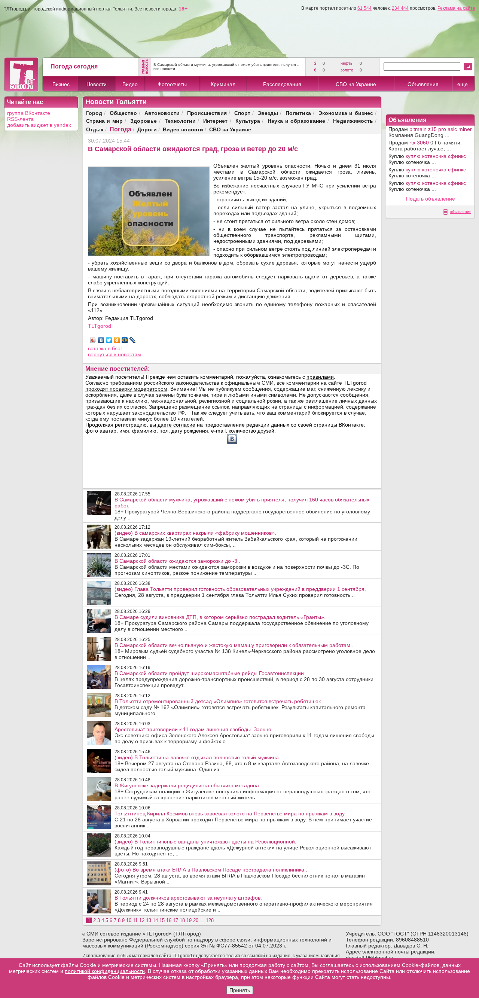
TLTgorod (99, 326)
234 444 (400, 8)
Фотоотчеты (172, 84)
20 (195, 920)
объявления (460, 212)
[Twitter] (109, 340)
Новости (96, 84)
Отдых (95, 129)
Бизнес (61, 84)
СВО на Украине (356, 84)
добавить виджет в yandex (39, 125)
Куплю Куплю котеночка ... (427, 159)
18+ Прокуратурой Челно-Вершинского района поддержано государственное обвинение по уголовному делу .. (242, 509)
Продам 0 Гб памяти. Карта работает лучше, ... (425, 146)
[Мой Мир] (125, 340)
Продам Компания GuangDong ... (430, 132)
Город (94, 113)
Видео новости (183, 129)
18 (182, 920)
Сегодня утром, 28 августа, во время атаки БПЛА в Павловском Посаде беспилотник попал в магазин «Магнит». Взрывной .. (240, 876)
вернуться (101, 354)
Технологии (180, 121)
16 (168, 920)
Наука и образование (296, 121)
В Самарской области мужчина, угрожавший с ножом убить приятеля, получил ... (226, 64)
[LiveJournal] (133, 340)
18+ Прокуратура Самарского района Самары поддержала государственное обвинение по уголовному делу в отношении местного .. (242, 623)
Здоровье (143, 121)
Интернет (215, 121)
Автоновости (162, 113)
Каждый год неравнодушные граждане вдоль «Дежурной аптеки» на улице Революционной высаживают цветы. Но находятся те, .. (243, 848)
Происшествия (207, 113)
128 (210, 920)
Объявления (423, 84)
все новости (164, 69)
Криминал (223, 84)
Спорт (242, 113)
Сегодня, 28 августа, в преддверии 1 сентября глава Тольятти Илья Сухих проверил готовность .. (240, 592)
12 (141, 920)
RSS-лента (20, 119)
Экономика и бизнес (345, 113)
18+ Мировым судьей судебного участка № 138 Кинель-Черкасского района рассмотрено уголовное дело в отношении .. (245, 651)
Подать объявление (430, 199)
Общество (123, 113)
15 (162, 920)
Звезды (268, 113)
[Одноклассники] (117, 340)
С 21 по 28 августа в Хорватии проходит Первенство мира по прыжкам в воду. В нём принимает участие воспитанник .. (243, 819)
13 (148, 920)
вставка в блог (105, 348)
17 (175, 920)
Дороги (147, 129)
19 (189, 920)
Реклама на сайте (456, 8)
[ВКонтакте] (101, 340)
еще (462, 84)
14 (155, 920)
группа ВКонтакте (28, 113)
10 (128, 920)
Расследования (282, 84)
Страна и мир (104, 121)
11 (135, 920)
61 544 (364, 8)
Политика (298, 113)
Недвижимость (353, 121)
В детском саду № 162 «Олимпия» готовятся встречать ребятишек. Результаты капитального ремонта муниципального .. (240, 707)
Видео (130, 84)
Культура (247, 121)
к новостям (127, 354)
